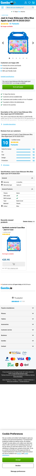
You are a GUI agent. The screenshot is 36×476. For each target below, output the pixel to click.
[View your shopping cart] (33, 2)
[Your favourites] (29, 2)
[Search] (32, 7)
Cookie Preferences (29, 380)
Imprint (20, 380)
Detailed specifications (7, 76)
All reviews (6, 165)
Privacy (15, 380)
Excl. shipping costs (13, 268)
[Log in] (26, 2)
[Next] (33, 43)
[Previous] (3, 43)
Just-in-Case (5, 15)
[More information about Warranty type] (2, 185)
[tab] (9, 58)
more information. (18, 376)
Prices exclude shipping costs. (20, 373)
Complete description (9, 124)
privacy (19, 453)
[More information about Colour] (2, 206)
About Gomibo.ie (6, 380)
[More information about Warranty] (2, 182)
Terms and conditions (12, 381)
